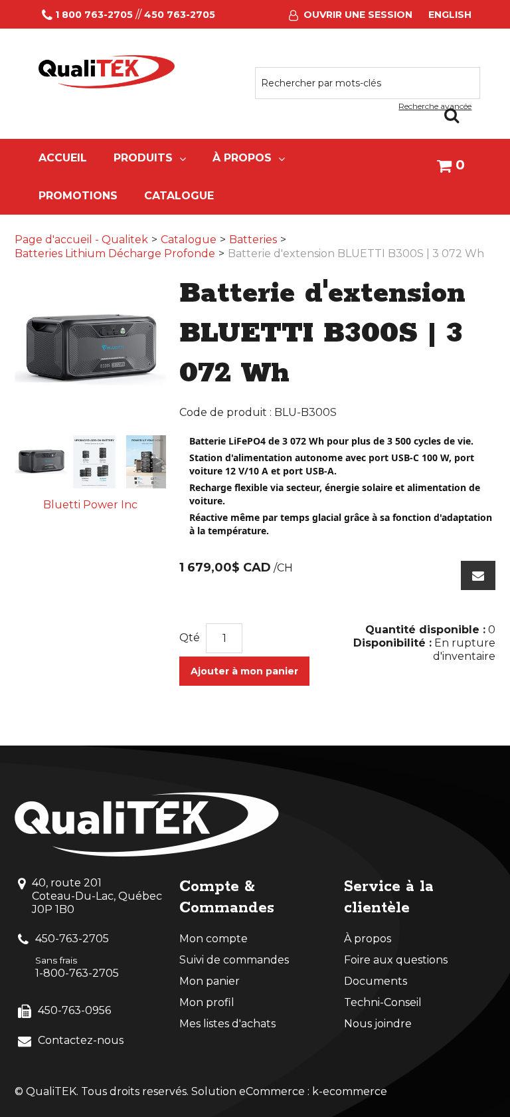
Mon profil (206, 1002)
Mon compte (213, 938)
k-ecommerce (349, 1091)
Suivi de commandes (234, 960)
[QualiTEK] (107, 71)
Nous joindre (378, 1023)
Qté (189, 637)
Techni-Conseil (383, 1002)
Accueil (63, 158)
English (449, 15)
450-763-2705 (72, 938)
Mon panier (209, 981)
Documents (375, 981)
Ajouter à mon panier (244, 671)
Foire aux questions (396, 960)
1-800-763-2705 (77, 973)
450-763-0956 (74, 1010)
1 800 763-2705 (94, 15)
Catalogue (179, 195)
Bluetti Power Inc (90, 504)
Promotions (78, 195)
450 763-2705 (179, 15)
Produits (143, 158)
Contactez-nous (81, 1040)
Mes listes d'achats (227, 1023)
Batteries (253, 239)
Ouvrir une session (357, 15)
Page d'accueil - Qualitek (81, 239)
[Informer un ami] (478, 575)
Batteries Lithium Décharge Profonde (115, 253)
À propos (242, 158)
